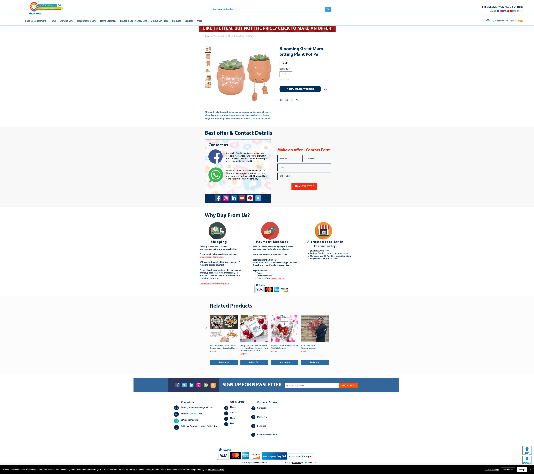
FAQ (232, 424)
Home (208, 36)
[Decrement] (282, 74)
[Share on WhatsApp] (292, 100)
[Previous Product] (206, 328)
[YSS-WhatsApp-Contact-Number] (495, 11)
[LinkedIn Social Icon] (191, 385)
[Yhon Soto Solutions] (242, 198)
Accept (522, 469)
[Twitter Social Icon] (184, 385)
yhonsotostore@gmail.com (200, 408)
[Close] (530, 469)
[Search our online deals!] (328, 9)
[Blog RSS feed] (213, 385)
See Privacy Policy (216, 469)
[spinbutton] (286, 74)
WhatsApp (230, 171)
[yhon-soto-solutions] (234, 198)
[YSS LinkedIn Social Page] (504, 11)
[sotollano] (258, 198)
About (233, 413)
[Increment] (290, 74)
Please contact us (277, 279)
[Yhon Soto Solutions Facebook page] (498, 11)
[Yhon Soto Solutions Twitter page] (514, 11)
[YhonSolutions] (250, 198)
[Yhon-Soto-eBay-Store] (521, 11)
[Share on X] (297, 100)
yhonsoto (314, 251)
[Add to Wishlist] (325, 89)
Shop (232, 418)
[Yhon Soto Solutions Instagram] (501, 11)
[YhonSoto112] (218, 198)
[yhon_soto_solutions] (226, 198)
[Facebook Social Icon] (177, 385)
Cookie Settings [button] (492, 469)
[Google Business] (205, 385)
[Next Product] (332, 328)
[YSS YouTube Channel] (511, 11)
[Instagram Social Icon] (198, 385)
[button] (520, 21)
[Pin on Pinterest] (286, 100)
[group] (269, 340)
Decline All (508, 469)
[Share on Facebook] (281, 100)
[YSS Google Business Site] (518, 11)
